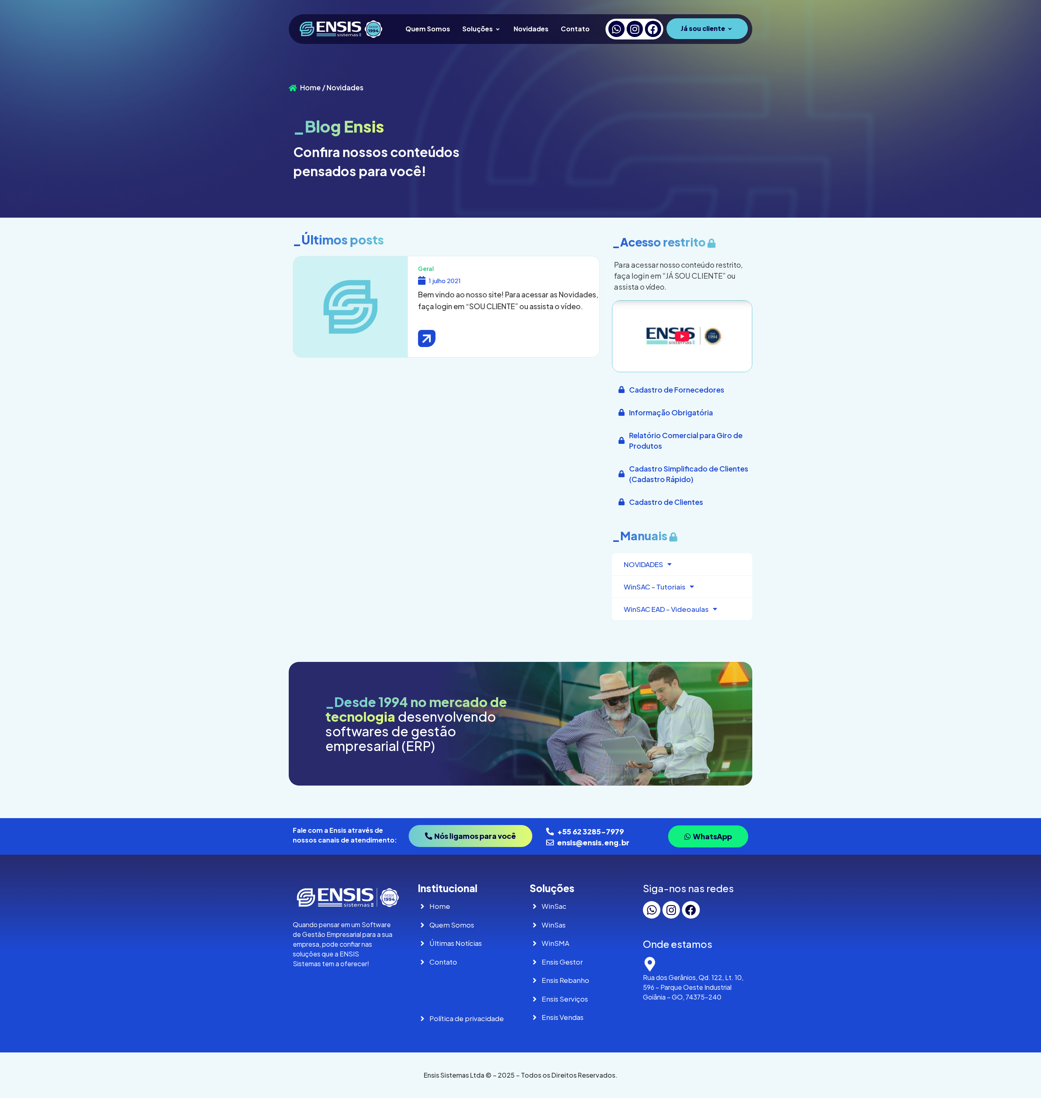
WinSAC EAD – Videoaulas (666, 609)
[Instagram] (635, 29)
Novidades (531, 28)
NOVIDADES (643, 564)
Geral (426, 268)
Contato (575, 28)
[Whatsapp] (616, 29)
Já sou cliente (703, 28)
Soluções (477, 28)
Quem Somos (427, 28)
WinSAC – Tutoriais (655, 586)
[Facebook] (653, 29)
